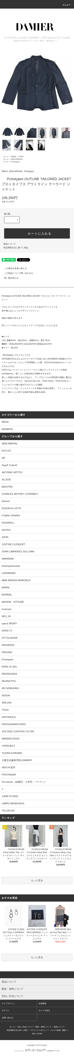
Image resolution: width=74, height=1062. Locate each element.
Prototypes (15, 162)
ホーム (6, 156)
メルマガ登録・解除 (58, 1030)
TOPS (21, 156)
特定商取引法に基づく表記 (15, 247)
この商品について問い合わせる (18, 273)
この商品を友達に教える (15, 268)
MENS (13, 156)
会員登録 (42, 1003)
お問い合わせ (7, 1018)
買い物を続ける (11, 278)
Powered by (19, 1051)
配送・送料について (43, 1027)
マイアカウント (8, 1003)
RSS (34, 1034)
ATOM (39, 1034)
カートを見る (44, 1010)
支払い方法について (25, 1027)
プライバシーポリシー (38, 1030)
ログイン (5, 1010)
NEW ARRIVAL (17, 159)
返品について (9, 244)
